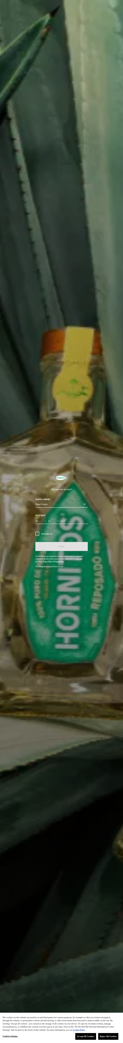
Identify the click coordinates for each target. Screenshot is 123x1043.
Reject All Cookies (108, 1036)
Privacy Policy (47, 561)
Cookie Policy (59, 561)
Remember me (46, 533)
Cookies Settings (10, 1036)
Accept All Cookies (85, 1036)
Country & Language (42, 499)
